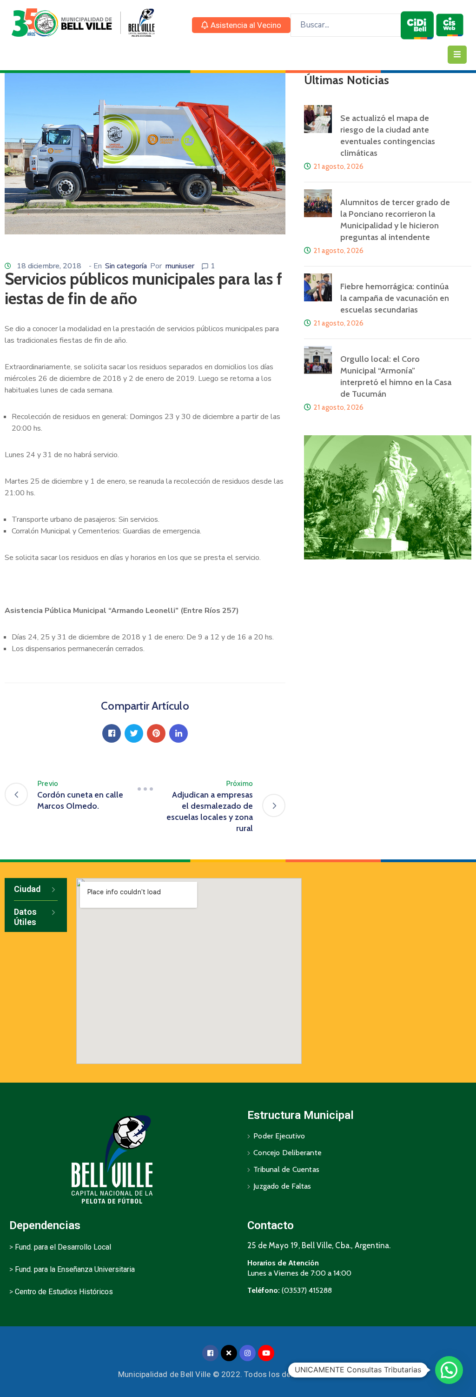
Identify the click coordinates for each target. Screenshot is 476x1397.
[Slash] (145, 789)
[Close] (229, 1353)
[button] (241, 25)
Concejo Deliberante (287, 1152)
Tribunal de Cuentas (286, 1169)
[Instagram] (247, 1353)
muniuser (179, 266)
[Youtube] (266, 1353)
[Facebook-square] (210, 1353)
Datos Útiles (25, 917)
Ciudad (27, 889)
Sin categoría (126, 266)
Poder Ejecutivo (279, 1135)
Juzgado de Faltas (282, 1186)
